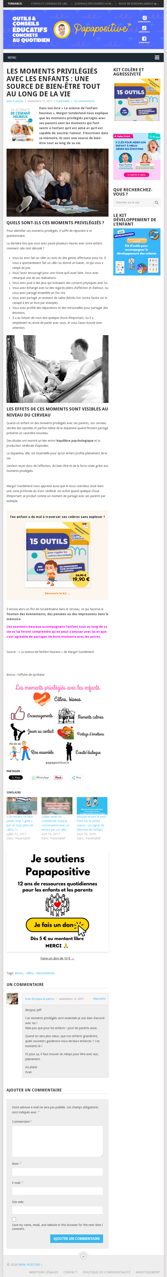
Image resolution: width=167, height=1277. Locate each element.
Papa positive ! (30, 1264)
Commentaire (22, 1121)
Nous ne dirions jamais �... (139, 3)
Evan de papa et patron (39, 998)
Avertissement (148, 1272)
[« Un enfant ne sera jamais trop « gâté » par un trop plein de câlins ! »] (22, 806)
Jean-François (15, 101)
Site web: (18, 1202)
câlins (29, 973)
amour (19, 973)
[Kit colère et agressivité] (136, 124)
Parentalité (63, 101)
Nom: (16, 1164)
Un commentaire (84, 101)
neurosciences (45, 973)
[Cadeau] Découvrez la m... (94, 3)
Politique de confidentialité (106, 1272)
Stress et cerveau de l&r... (50, 3)
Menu (12, 57)
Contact (70, 1272)
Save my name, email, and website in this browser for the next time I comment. (57, 1227)
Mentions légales (43, 1272)
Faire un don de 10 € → (57, 958)
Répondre (99, 998)
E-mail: (17, 1183)
